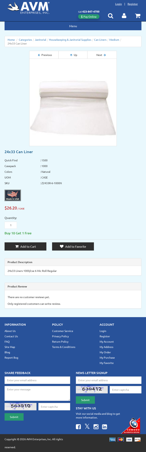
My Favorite (107, 362)
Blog (7, 352)
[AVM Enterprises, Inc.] (31, 7)
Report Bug (11, 357)
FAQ (7, 341)
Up (75, 54)
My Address (106, 347)
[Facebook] (78, 427)
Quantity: (11, 218)
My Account (107, 341)
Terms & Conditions (63, 347)
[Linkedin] (104, 427)
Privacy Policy (60, 336)
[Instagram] (96, 427)
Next (99, 54)
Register (133, 4)
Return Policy (60, 341)
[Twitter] (87, 427)
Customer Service (62, 331)
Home (11, 39)
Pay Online (90, 16)
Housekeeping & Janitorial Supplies (70, 39)
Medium (114, 39)
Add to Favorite (75, 246)
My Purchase (107, 357)
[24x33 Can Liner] (73, 102)
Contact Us (11, 336)
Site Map (10, 347)
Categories (25, 39)
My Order (105, 352)
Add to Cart (28, 246)
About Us (10, 331)
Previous (46, 54)
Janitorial (40, 39)
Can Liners (100, 39)
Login (118, 4)
